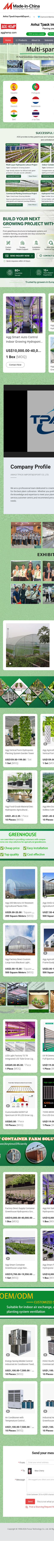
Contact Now (15, 364)
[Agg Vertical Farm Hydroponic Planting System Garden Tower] (20, 731)
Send (30, 1501)
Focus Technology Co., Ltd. (38, 1529)
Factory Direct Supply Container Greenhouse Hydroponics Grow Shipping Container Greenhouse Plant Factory (20, 1210)
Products (22, 40)
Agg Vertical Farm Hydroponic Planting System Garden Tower (19, 752)
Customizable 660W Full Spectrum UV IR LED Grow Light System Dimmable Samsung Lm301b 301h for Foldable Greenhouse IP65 (20, 1114)
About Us (36, 40)
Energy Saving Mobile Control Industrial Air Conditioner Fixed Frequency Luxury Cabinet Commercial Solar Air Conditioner (19, 1363)
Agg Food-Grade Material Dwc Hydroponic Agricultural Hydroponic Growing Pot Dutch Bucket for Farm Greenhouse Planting (19, 808)
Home (8, 40)
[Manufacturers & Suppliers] (22, 6)
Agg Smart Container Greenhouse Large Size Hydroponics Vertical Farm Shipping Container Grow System (17, 1266)
